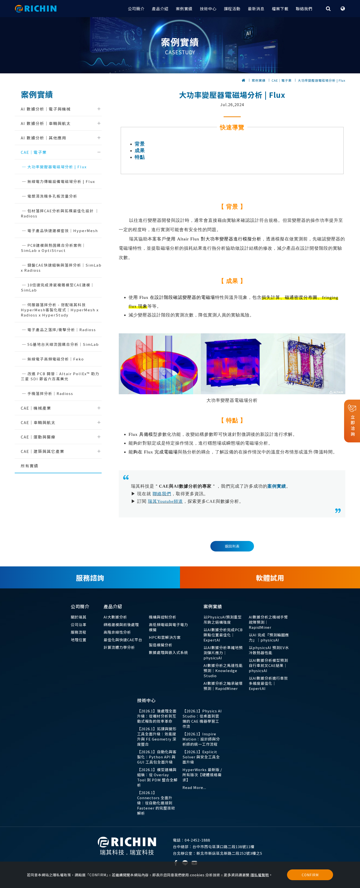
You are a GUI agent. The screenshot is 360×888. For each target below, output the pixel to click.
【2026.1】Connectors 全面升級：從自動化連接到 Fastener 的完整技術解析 (156, 803)
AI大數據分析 (115, 616)
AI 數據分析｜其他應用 (43, 138)
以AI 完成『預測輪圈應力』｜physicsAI (269, 637)
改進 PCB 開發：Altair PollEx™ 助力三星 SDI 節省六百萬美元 (60, 376)
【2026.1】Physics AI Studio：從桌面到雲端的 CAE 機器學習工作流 (202, 718)
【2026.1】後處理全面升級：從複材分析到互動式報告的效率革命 (157, 716)
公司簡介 (136, 8)
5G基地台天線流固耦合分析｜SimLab (63, 344)
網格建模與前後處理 (121, 624)
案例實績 (184, 8)
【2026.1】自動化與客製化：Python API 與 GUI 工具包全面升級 (157, 756)
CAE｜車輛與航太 (38, 422)
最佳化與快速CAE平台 (123, 639)
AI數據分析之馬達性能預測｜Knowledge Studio (223, 670)
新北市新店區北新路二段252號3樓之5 (217, 853)
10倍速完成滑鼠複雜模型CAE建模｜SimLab (58, 287)
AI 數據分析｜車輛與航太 (46, 123)
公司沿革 (78, 624)
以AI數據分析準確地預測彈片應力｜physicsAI (223, 652)
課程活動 (232, 8)
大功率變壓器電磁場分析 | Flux (321, 80)
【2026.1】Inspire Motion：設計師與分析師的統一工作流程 (201, 739)
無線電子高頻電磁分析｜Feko (55, 358)
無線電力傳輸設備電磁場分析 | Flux (61, 181)
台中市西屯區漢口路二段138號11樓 (213, 846)
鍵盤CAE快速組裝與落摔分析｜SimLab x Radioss (61, 267)
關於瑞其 (78, 616)
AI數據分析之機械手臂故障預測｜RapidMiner (268, 622)
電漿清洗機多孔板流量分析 (52, 196)
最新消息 (256, 8)
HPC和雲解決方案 (165, 637)
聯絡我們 (304, 8)
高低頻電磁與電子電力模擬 (168, 627)
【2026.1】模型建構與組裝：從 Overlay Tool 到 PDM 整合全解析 (157, 777)
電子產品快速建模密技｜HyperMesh (62, 230)
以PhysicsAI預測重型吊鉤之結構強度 (223, 619)
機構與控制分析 (162, 616)
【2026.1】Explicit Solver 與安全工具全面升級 (201, 756)
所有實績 (29, 466)
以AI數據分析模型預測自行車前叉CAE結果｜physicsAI (268, 665)
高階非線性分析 (117, 632)
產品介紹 (160, 8)
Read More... (194, 787)
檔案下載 (280, 8)
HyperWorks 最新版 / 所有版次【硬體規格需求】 (202, 774)
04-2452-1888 (191, 840)
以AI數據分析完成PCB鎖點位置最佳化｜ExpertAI (223, 634)
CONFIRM (310, 874)
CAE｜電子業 (282, 80)
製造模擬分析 (160, 644)
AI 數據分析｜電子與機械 (46, 109)
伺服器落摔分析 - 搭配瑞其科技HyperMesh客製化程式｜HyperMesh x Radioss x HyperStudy (60, 309)
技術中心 (208, 8)
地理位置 (78, 639)
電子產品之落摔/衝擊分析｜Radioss (61, 329)
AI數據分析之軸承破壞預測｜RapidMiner (223, 686)
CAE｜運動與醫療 (38, 437)
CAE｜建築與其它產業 (42, 451)
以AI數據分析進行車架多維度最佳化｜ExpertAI (268, 683)
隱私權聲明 (260, 874)
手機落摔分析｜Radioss (50, 393)
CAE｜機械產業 (36, 408)
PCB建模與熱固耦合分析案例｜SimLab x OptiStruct (53, 248)
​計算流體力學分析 (119, 647)
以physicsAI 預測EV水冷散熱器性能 (269, 650)
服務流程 (78, 632)
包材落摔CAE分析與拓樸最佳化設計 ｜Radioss (60, 213)
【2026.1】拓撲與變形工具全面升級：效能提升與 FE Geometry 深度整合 (157, 736)
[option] (180, 45)
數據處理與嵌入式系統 (168, 652)
